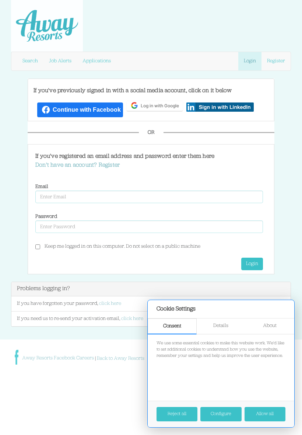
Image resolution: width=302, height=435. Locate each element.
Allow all (265, 413)
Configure (221, 413)
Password (46, 216)
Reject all (177, 413)
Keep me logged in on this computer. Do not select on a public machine (122, 246)
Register (276, 61)
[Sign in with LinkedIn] (220, 107)
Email (41, 186)
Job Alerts (60, 61)
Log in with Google (160, 105)
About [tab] (270, 325)
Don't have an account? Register (77, 165)
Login (250, 61)
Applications (96, 61)
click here (110, 303)
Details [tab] (220, 325)
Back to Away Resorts (120, 358)
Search (30, 61)
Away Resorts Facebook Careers (58, 358)
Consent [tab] (172, 326)
